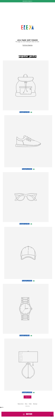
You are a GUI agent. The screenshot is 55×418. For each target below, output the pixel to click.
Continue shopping (27, 45)
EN (1, 407)
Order (30, 404)
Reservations (20, 404)
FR (2, 407)
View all (27, 397)
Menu (26, 404)
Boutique (35, 404)
